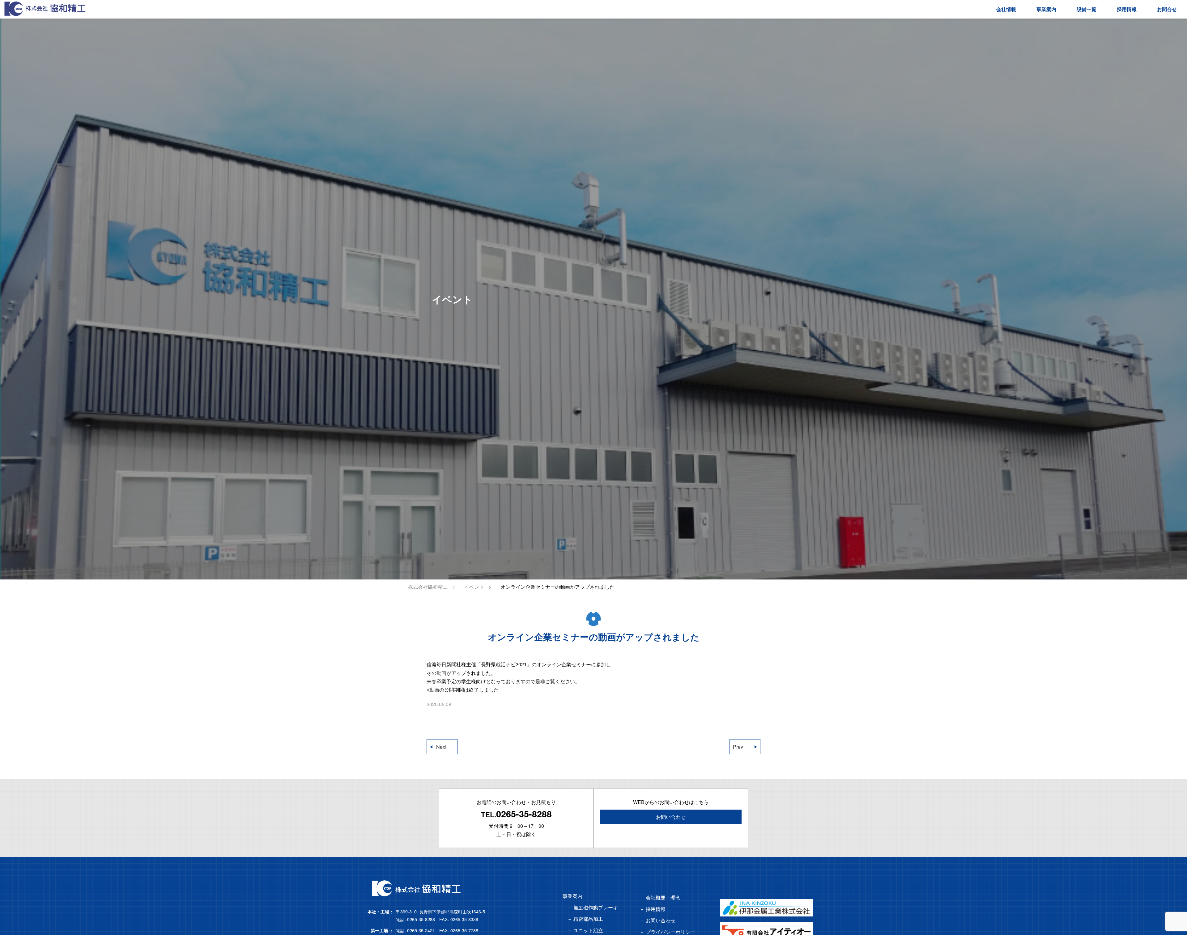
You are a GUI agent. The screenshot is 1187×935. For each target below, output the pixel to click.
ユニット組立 (588, 930)
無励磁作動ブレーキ (595, 907)
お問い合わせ (671, 816)
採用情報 (1127, 9)
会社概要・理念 (663, 897)
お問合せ (1167, 9)
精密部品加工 (588, 918)
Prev (738, 746)
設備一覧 (1086, 9)
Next (441, 746)
